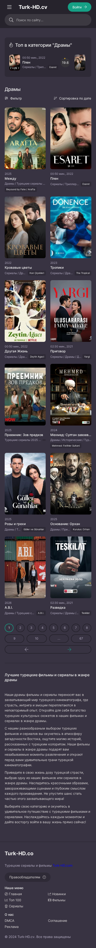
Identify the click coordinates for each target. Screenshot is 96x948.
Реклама (12, 927)
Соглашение (57, 921)
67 (81, 638)
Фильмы (58, 900)
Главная (15, 894)
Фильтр (16, 98)
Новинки (58, 894)
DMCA (9, 921)
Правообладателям (24, 877)
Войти (77, 7)
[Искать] (11, 20)
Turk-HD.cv (33, 7)
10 (36, 638)
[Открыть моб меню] (9, 7)
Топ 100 (14, 900)
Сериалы (15, 906)
